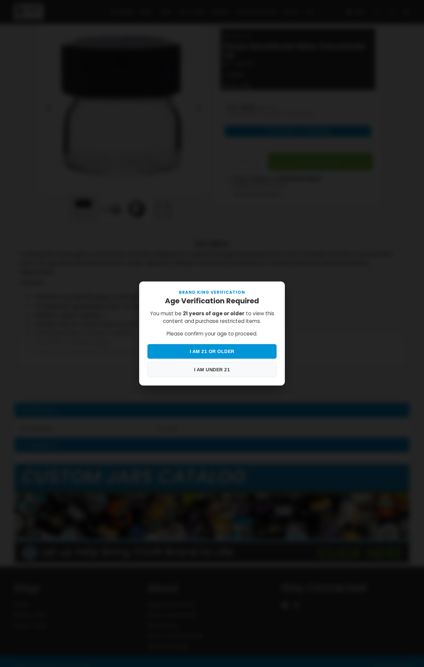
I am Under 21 (212, 369)
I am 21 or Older (212, 351)
